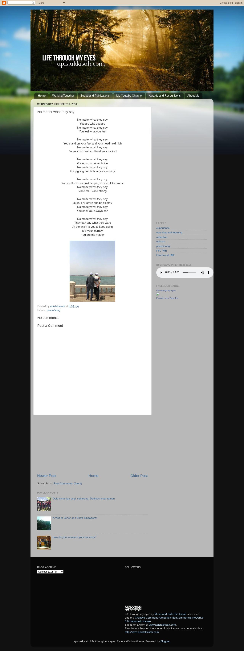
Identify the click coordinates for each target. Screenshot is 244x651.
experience (163, 228)
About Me (193, 95)
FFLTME (161, 250)
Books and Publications (95, 95)
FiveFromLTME (165, 255)
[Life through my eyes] (157, 294)
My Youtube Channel (129, 95)
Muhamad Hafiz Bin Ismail (170, 614)
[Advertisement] (92, 444)
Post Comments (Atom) (68, 483)
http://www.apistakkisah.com (142, 632)
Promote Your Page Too (167, 298)
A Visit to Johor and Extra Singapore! (75, 517)
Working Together (63, 95)
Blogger (165, 641)
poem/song (53, 310)
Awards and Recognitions (165, 95)
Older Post (139, 476)
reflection (161, 237)
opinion (160, 241)
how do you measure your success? (74, 537)
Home (42, 95)
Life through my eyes (166, 290)
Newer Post (46, 476)
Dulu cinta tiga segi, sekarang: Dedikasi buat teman (84, 498)
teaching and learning (169, 232)
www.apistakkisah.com (162, 624)
